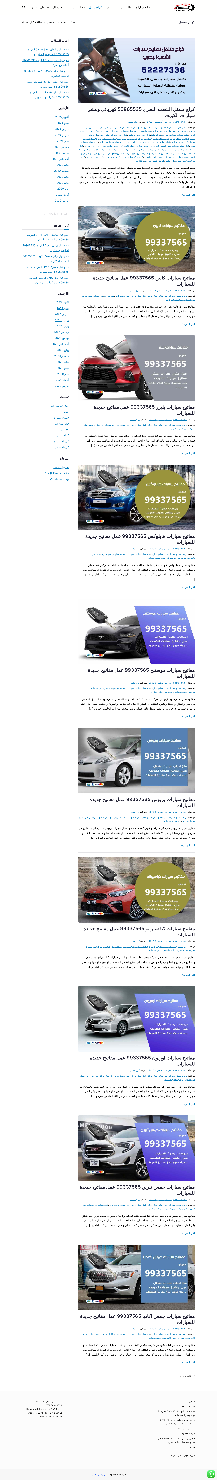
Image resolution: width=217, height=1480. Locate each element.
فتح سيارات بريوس (93, 817)
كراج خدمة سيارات (168, 149)
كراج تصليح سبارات (179, 142)
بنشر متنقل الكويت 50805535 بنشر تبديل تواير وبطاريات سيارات (176, 1413)
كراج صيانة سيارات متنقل (176, 153)
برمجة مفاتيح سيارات (177, 296)
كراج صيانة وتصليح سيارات (153, 153)
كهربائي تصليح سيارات (154, 160)
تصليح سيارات (143, 7)
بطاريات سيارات (123, 7)
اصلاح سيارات (160, 127)
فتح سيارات (109, 296)
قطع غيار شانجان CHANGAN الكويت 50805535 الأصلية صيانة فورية (48, 52)
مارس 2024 (62, 129)
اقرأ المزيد (189, 194)
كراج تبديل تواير (148, 138)
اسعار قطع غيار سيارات (177, 127)
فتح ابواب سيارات (76, 7)
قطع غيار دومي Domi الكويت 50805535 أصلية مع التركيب (45, 63)
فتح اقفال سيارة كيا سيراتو (122, 946)
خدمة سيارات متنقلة (111, 131)
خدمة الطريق (145, 131)
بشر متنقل (114, 127)
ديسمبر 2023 (61, 147)
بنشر (107, 7)
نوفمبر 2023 (61, 152)
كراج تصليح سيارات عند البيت (111, 142)
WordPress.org (59, 479)
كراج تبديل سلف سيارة (110, 138)
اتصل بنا (191, 1401)
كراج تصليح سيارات (161, 142)
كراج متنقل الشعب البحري (155, 157)
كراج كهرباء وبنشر (94, 153)
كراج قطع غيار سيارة (112, 153)
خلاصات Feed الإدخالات (56, 473)
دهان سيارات (182, 134)
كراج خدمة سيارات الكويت (148, 149)
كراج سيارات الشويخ (114, 149)
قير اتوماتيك (156, 134)
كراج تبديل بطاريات (163, 138)
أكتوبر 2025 (62, 117)
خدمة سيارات (61, 429)
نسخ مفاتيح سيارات (174, 299)
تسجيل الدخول (61, 467)
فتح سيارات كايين (95, 296)
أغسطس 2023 (60, 158)
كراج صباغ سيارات (97, 149)
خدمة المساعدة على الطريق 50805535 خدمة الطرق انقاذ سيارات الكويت (177, 1422)
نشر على (159, 121)
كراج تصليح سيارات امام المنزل (138, 142)
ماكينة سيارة (138, 160)
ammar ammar (180, 121)
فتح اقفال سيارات (142, 296)
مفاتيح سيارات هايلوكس (176, 558)
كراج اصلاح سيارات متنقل (139, 134)
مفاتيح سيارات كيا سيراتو (177, 950)
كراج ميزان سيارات (94, 157)
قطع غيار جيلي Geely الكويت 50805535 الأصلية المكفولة (46, 73)
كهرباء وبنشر (62, 447)
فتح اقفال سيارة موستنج (123, 688)
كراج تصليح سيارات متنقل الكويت (138, 146)
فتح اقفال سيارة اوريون (124, 1075)
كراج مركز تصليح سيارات (132, 157)
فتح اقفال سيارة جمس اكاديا (121, 1334)
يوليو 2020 (63, 176)
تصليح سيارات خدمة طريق (177, 131)
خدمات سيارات (158, 131)
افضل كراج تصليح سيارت (142, 127)
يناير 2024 (63, 140)
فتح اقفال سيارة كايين (124, 296)
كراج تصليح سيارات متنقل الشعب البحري (171, 146)
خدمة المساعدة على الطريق (46, 7)
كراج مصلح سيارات (111, 157)
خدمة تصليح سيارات (130, 131)
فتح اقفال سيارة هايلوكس (123, 554)
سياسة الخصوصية (187, 1433)
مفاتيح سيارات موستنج (178, 692)
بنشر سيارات (176, 1455)
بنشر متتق (104, 127)
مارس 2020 (62, 200)
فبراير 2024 (62, 135)
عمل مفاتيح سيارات (159, 296)
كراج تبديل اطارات (181, 138)
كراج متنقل (95, 7)
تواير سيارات (62, 423)
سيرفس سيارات (169, 134)
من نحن (191, 1447)
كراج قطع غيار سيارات (131, 153)
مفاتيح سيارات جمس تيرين (178, 1208)
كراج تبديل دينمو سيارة (130, 138)
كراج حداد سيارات (91, 146)
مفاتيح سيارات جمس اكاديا (178, 1338)
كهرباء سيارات (61, 441)
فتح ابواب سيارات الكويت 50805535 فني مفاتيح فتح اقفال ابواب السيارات (176, 1440)
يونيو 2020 (63, 182)
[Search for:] (45, 213)
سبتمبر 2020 (61, 170)
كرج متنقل (169, 160)
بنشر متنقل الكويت (99, 1474)
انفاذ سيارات (125, 127)
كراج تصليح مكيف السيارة (111, 146)
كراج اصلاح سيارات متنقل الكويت (112, 134)
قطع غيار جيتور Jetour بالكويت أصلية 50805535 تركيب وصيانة (48, 84)
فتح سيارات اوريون (93, 1075)
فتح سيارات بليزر (96, 425)
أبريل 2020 (62, 194)
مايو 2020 (63, 188)
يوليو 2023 (63, 164)
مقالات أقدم (186, 1376)
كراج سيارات (130, 149)
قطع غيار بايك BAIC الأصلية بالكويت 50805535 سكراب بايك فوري (49, 95)
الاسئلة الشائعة (188, 1406)
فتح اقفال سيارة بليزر (124, 425)
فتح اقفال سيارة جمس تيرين (121, 1205)
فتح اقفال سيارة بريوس (123, 817)
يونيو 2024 (63, 123)
